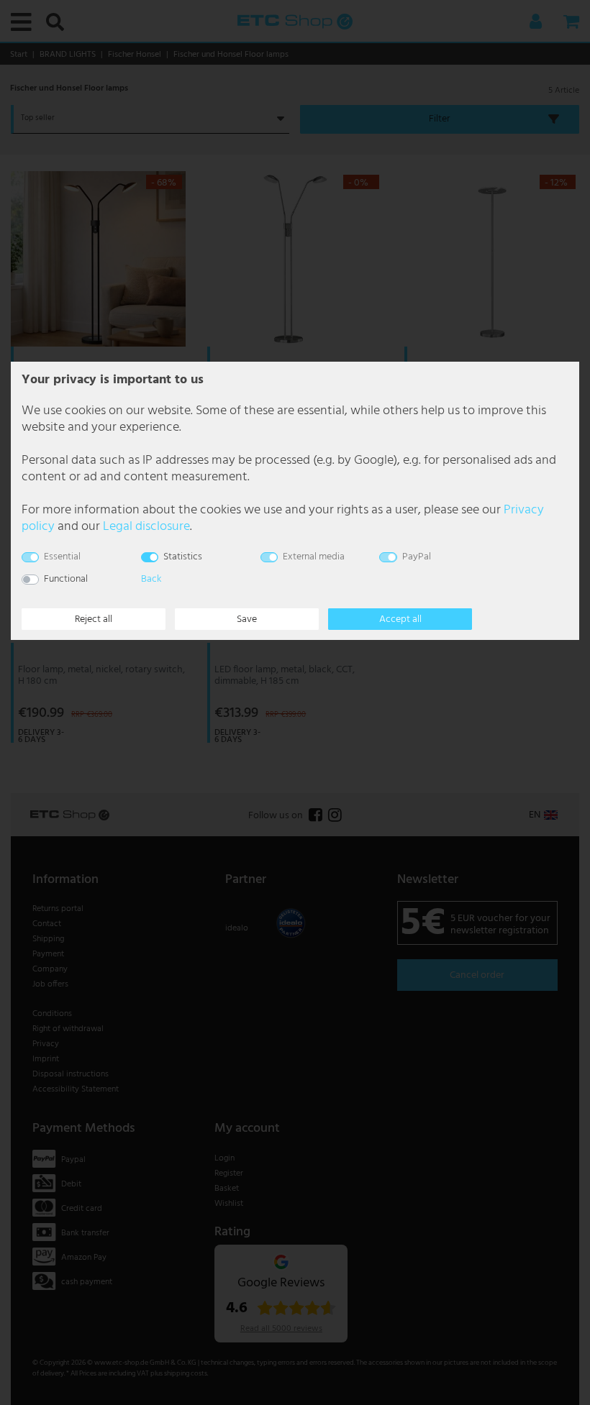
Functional (66, 579)
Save (247, 619)
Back (151, 579)
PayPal (416, 556)
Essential (62, 556)
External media (314, 556)
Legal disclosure (146, 526)
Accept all (400, 619)
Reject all (93, 619)
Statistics (182, 556)
